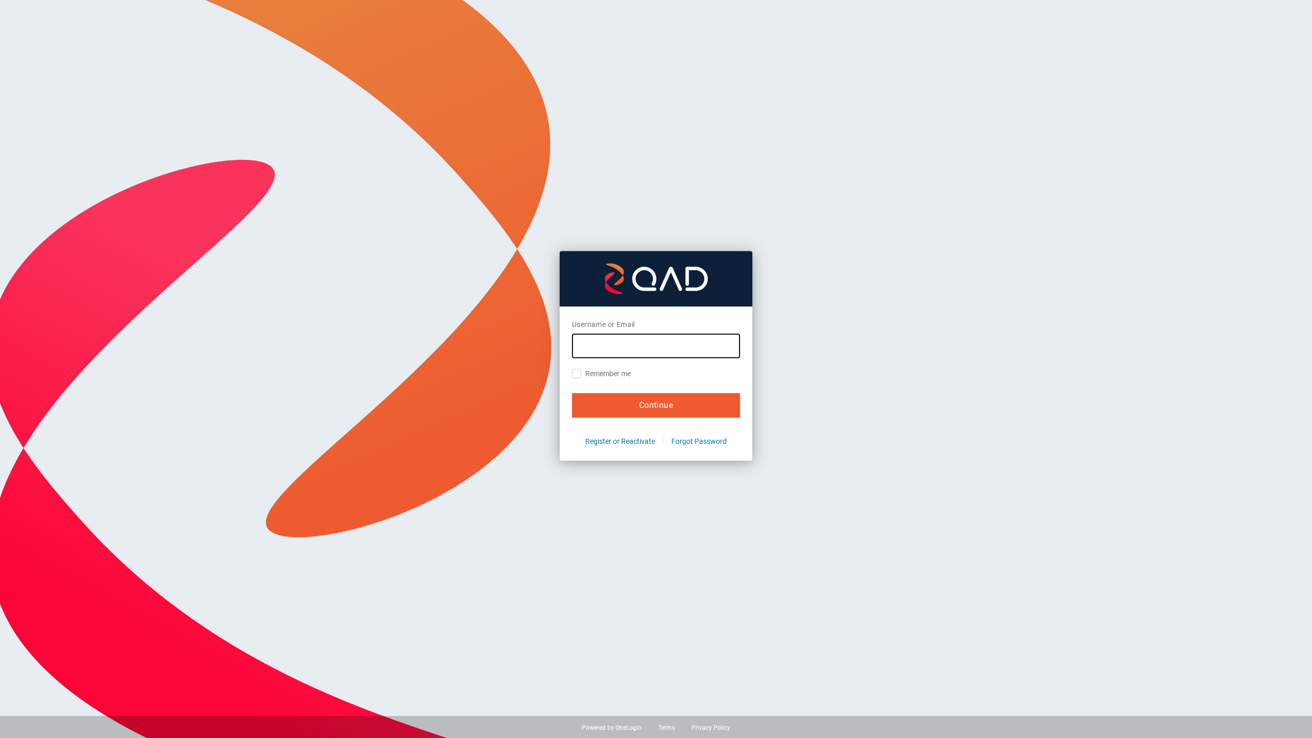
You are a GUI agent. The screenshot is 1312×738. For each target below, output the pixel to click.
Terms (666, 727)
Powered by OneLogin (612, 727)
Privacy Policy (710, 727)
